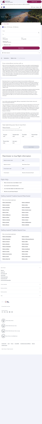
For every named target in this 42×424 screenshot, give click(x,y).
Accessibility (17, 343)
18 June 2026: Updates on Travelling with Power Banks (13, 4)
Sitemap (33, 343)
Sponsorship (3, 275)
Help (1, 295)
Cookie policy (4, 343)
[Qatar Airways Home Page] (2, 7)
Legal (9, 343)
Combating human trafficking (25, 343)
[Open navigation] (40, 7)
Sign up (37, 7)
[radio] (6, 135)
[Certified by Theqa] (5, 302)
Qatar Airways (3, 267)
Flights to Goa (13, 58)
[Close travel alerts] (40, 4)
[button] (21, 182)
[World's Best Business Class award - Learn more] (3, 326)
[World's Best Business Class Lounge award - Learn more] (3, 331)
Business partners (4, 291)
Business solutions (4, 288)
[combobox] (10, 128)
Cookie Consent (4, 345)
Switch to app (34, 1)
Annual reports (3, 278)
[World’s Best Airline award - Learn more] (3, 320)
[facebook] (2, 312)
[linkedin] (7, 312)
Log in (34, 7)
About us (2, 270)
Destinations (6, 58)
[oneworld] (4, 7)
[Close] (1, 1)
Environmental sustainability (6, 280)
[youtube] (9, 312)
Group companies (4, 284)
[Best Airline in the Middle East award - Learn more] (3, 336)
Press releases (3, 273)
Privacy (12, 343)
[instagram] (12, 312)
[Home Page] (1, 58)
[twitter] (5, 312)
